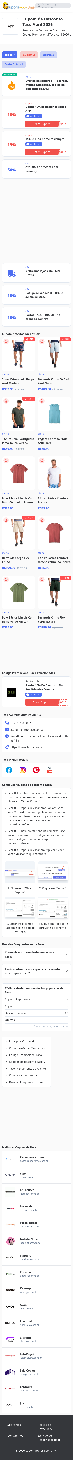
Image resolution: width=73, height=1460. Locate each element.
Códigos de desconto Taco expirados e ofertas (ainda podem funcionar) (24, 1062)
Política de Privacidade (45, 1427)
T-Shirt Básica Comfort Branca (53, 500)
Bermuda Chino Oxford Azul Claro (53, 381)
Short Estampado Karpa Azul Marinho (18, 381)
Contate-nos (15, 1435)
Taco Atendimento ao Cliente (27, 1068)
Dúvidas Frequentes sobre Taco (24, 1082)
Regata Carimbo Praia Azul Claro (53, 441)
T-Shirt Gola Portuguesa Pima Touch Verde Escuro (18, 441)
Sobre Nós (14, 1425)
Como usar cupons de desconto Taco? (21, 1075)
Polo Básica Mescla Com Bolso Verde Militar (18, 619)
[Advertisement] (34, 191)
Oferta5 (48, 55)
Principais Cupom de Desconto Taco (20, 1041)
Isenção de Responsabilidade (49, 1438)
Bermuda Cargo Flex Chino (15, 560)
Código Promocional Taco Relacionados (23, 1055)
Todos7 (10, 55)
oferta (5, 374)
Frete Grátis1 (14, 64)
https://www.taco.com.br (26, 747)
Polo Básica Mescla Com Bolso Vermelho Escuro (18, 500)
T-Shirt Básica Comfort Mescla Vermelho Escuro (54, 560)
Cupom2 (29, 55)
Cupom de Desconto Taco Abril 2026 (42, 21)
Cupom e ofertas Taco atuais (27, 1048)
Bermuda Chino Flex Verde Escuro (51, 619)
